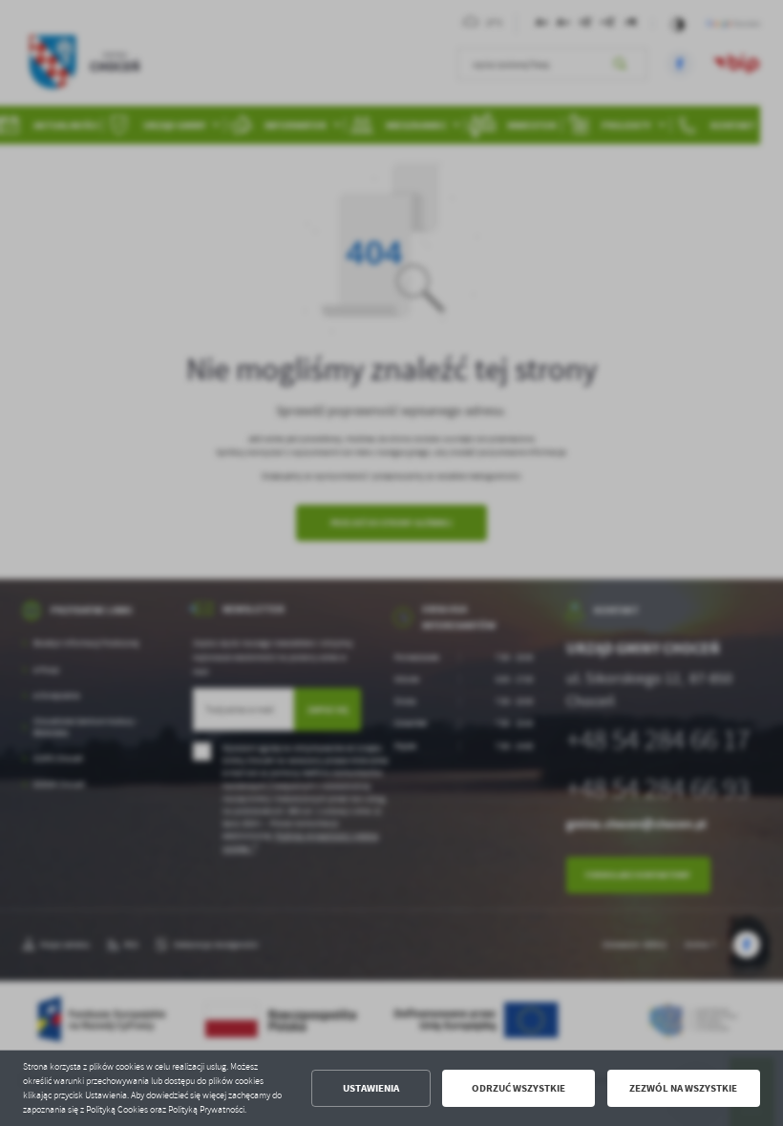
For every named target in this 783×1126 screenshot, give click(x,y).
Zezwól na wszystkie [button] (683, 1088)
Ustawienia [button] (371, 1088)
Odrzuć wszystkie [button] (518, 1088)
